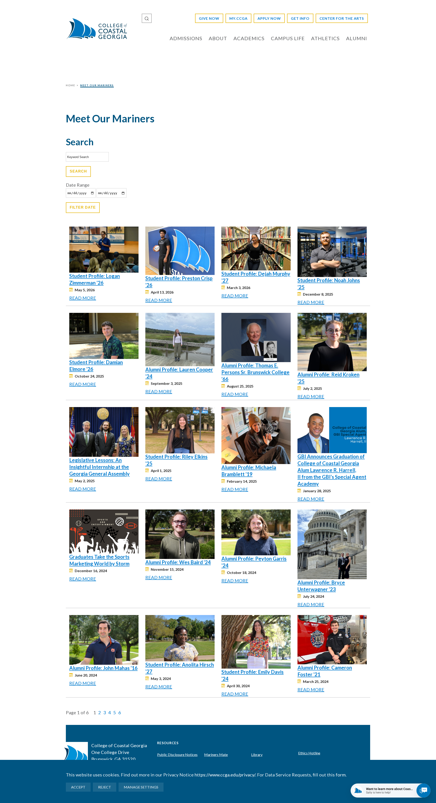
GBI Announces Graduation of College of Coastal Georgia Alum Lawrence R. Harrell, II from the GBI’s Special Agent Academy (331, 470)
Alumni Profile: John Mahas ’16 (103, 668)
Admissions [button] (186, 38)
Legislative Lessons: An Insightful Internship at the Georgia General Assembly (99, 467)
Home (70, 85)
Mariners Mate (216, 754)
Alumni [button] (356, 38)
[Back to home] (96, 28)
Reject (104, 787)
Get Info (300, 18)
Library (257, 754)
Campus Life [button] (288, 38)
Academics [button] (249, 38)
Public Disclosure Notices (177, 754)
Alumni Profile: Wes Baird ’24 (178, 562)
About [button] (218, 38)
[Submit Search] (147, 18)
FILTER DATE (83, 207)
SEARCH (78, 171)
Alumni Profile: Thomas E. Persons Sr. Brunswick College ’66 (255, 372)
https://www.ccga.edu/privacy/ (225, 774)
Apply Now (269, 18)
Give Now (209, 18)
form (341, 774)
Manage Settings (141, 787)
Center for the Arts (342, 18)
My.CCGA (238, 18)
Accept (78, 787)
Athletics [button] (325, 38)
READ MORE (82, 298)
